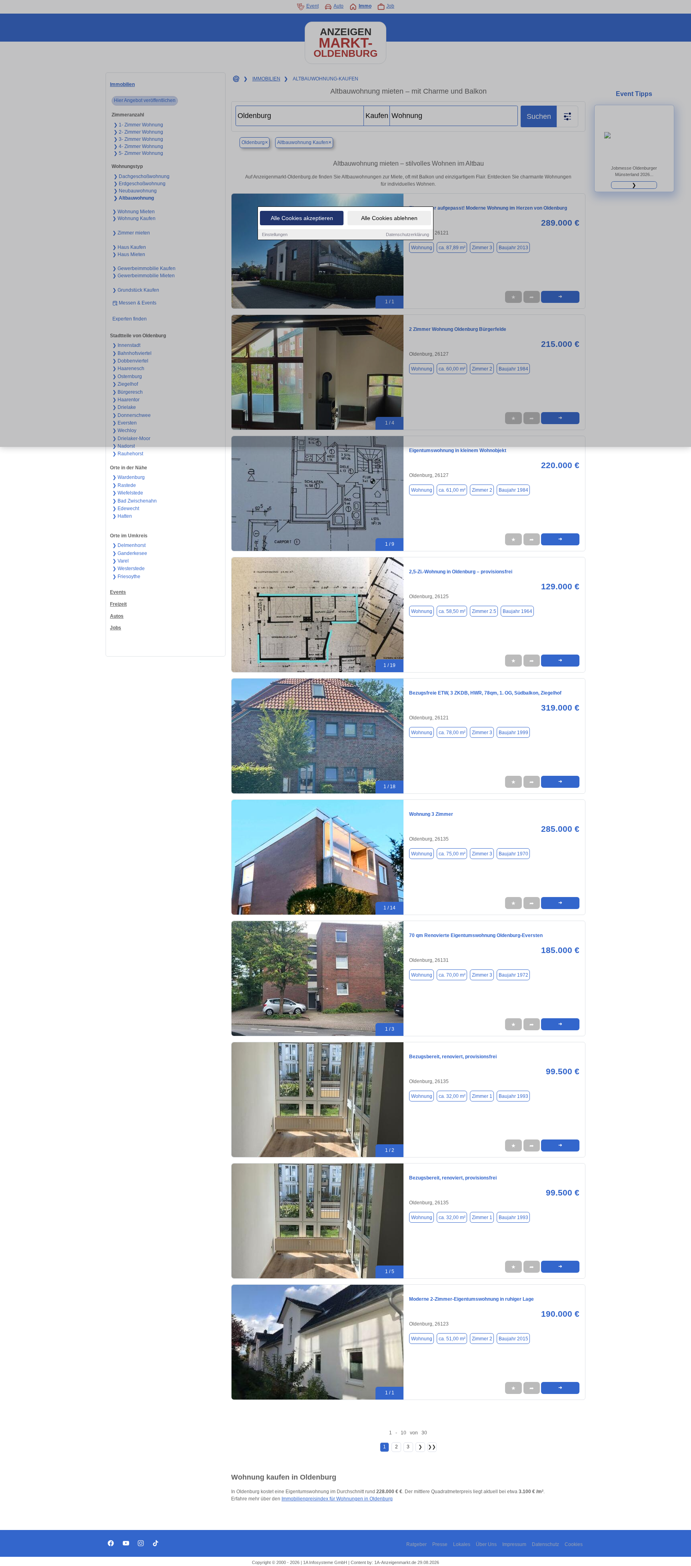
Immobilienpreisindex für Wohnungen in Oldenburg (337, 1499)
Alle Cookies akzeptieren (302, 218)
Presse (439, 1544)
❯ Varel (120, 561)
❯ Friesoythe (126, 576)
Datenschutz (545, 1544)
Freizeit (118, 604)
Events (118, 592)
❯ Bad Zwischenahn (134, 501)
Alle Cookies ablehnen (389, 218)
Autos (117, 616)
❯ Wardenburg (128, 477)
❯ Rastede (124, 485)
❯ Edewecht (125, 508)
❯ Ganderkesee (129, 553)
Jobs (115, 628)
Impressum (514, 1544)
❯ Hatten (122, 516)
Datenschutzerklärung (407, 234)
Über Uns (486, 1544)
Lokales (461, 1544)
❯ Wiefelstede (127, 493)
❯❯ (432, 1447)
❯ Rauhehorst (127, 454)
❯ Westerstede (128, 568)
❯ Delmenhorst (129, 545)
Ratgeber (416, 1544)
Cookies (574, 1544)
